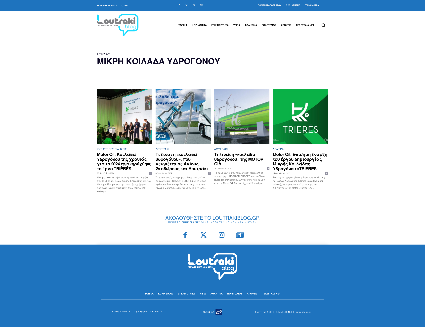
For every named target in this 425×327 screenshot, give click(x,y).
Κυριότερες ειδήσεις (112, 149)
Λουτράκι (162, 149)
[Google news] (201, 5)
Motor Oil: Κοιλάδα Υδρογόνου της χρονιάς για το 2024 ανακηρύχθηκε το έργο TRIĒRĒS (124, 161)
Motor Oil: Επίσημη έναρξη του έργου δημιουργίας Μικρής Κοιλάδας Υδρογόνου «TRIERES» (300, 161)
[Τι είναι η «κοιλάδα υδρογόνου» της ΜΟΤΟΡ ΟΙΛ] (241, 116)
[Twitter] (186, 5)
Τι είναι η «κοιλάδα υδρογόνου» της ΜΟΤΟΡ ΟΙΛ (238, 159)
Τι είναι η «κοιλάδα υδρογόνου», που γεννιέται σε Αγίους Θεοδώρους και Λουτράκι (182, 161)
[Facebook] (179, 5)
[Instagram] (194, 5)
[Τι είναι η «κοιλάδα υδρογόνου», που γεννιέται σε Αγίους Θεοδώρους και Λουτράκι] (183, 116)
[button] (323, 25)
